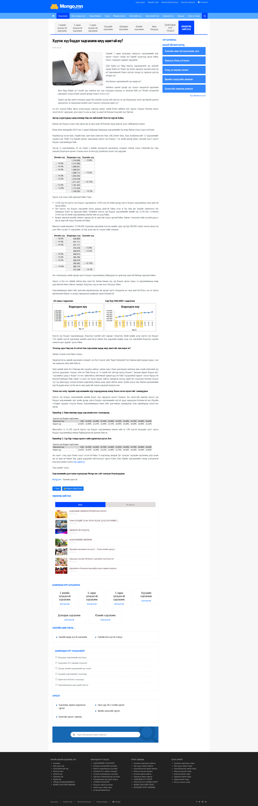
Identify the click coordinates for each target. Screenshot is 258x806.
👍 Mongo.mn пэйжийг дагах (73, 488)
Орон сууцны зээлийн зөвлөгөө (143, 766)
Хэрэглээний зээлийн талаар (182, 777)
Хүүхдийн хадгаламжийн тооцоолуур (72, 674)
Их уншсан (130, 504)
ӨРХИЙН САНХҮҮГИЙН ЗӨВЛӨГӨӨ (64, 785)
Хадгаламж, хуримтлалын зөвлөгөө (145, 763)
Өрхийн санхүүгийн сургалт (109, 710)
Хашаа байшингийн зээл (60, 768)
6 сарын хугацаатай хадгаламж (77, 27)
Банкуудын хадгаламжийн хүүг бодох (72, 657)
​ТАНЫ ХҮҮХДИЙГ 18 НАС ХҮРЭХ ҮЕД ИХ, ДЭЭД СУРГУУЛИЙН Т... (94, 520)
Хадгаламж (62, 16)
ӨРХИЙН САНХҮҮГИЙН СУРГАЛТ (144, 785)
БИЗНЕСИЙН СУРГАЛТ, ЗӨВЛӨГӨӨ (144, 787)
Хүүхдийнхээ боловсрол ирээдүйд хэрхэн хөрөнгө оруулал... (93, 568)
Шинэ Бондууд (154, 28)
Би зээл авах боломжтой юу (101, 790)
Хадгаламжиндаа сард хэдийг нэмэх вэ (73, 685)
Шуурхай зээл (168, 16)
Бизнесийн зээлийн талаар (182, 774)
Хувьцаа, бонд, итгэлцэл (177, 60)
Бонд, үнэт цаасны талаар (182, 782)
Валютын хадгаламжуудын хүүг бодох (105, 768)
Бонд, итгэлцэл (194, 16)
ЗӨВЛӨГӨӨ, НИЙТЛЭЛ (186, 28)
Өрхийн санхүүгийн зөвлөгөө (179, 79)
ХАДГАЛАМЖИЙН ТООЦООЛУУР (103, 763)
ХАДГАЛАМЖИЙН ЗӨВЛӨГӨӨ (80, 539)
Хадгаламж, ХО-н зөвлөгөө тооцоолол (72, 663)
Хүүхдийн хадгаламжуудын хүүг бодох (105, 774)
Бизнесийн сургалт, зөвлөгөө (70, 716)
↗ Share (56, 488)
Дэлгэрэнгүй (64, 603)
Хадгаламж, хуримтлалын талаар (184, 763)
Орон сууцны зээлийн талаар (183, 766)
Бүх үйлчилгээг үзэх (198, 95)
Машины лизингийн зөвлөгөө (143, 771)
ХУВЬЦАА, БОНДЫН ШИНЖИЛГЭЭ (64, 782)
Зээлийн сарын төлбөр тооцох (102, 787)
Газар (107, 16)
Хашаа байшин (95, 16)
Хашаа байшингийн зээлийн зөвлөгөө (145, 768)
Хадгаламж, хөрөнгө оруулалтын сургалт (72, 706)
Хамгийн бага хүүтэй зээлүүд (110, 636)
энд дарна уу (79, 461)
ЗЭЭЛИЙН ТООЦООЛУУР (101, 782)
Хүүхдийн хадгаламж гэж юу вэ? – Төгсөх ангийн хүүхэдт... (92, 549)
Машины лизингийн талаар (182, 771)
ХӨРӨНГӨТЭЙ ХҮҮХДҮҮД (79, 530)
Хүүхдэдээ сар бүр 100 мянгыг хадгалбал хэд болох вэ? (91, 558)
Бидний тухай (153, 2)
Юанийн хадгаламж (139, 28)
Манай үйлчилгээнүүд (169, 2)
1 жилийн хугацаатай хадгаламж (62, 27)
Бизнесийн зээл (135, 16)
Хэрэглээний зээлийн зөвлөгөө (143, 777)
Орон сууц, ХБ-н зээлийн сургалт (111, 704)
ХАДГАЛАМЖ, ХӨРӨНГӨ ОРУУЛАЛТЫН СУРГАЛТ (88, 511)
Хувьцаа (181, 16)
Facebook (204, 2)
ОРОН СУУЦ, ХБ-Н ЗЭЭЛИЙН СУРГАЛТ (146, 782)
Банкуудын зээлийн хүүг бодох (103, 785)
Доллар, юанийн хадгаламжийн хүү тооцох (74, 668)
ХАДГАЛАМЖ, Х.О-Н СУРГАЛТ (143, 779)
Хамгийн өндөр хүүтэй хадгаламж (73, 636)
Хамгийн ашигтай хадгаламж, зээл (182, 51)
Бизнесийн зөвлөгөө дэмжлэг (179, 88)
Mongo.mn (56, 479)
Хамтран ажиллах (188, 2)
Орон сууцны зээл (78, 16)
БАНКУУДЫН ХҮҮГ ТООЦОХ (170, 27)
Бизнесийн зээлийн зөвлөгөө (142, 774)
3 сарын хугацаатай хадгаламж (93, 27)
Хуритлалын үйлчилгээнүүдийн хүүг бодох (106, 777)
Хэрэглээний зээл (152, 16)
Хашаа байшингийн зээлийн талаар (185, 768)
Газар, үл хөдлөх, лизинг (176, 69)
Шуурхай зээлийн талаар (181, 779)
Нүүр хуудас (140, 2)
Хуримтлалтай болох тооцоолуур (71, 679)
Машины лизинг (119, 16)
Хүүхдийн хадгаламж (108, 28)
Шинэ (80, 504)
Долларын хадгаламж (123, 28)
